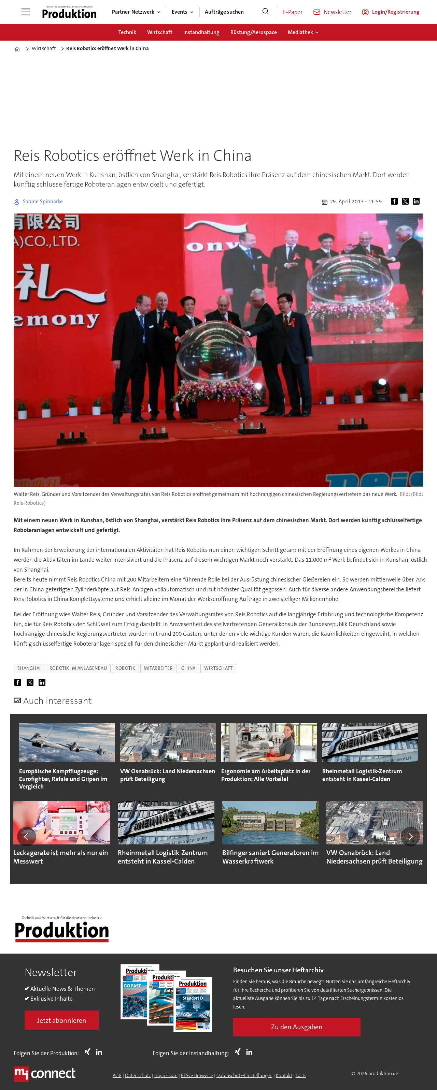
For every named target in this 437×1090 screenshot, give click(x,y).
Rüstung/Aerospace (253, 32)
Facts (301, 1075)
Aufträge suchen (224, 11)
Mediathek (300, 32)
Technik (127, 32)
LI (101, 1051)
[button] (26, 836)
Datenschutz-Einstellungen (244, 1075)
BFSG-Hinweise (197, 1075)
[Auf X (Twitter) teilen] (406, 202)
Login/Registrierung (396, 11)
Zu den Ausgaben (297, 1026)
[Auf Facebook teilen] (396, 202)
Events (179, 11)
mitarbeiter (158, 668)
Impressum (166, 1075)
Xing (89, 1051)
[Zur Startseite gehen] (69, 12)
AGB (117, 1075)
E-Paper (292, 12)
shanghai (29, 668)
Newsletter (337, 12)
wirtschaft (218, 668)
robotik (125, 668)
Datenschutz (138, 1075)
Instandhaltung (201, 32)
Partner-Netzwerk (133, 11)
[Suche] (265, 12)
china (188, 668)
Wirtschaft (159, 32)
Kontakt (284, 1075)
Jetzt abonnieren (61, 1020)
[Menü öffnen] (25, 12)
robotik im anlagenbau (78, 668)
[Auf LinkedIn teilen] (417, 202)
